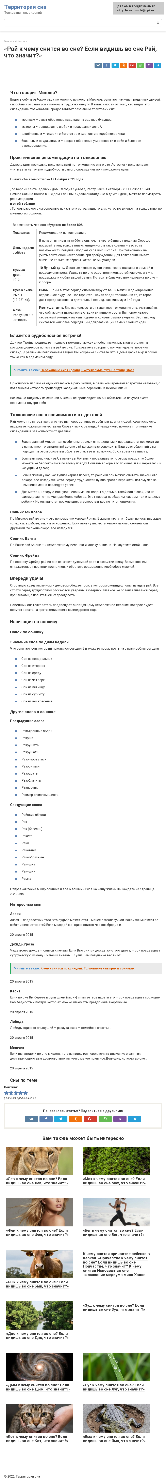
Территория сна (25, 7)
